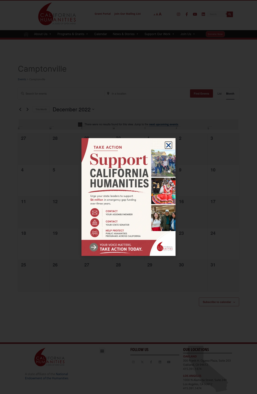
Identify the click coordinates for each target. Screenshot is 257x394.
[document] (128, 197)
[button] (168, 145)
